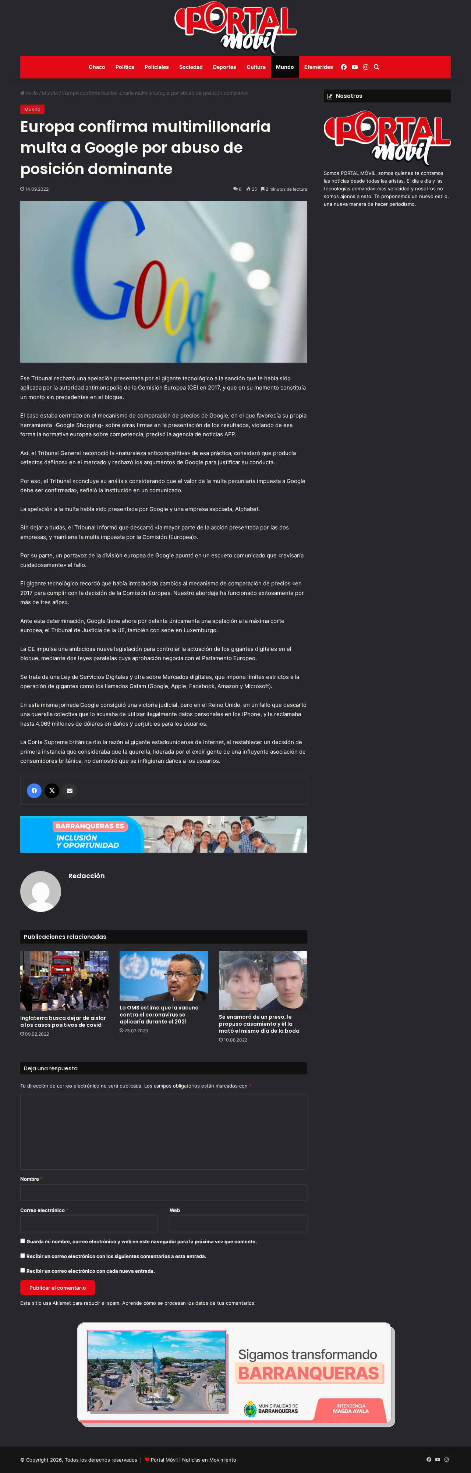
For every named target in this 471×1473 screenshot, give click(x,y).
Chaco (97, 67)
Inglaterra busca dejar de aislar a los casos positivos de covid (63, 1021)
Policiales (157, 67)
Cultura (256, 67)
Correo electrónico (44, 1210)
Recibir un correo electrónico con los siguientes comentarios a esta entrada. (116, 1256)
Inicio (31, 93)
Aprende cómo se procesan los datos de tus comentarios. (189, 1303)
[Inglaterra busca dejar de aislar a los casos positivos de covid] (64, 981)
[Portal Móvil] (235, 28)
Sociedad (191, 67)
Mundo (285, 67)
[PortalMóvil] (387, 165)
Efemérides (318, 67)
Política (125, 67)
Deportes (224, 67)
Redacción (86, 875)
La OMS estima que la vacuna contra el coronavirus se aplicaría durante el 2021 (159, 1014)
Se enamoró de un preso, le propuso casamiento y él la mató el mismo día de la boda (259, 1024)
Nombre (31, 1179)
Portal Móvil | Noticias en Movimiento (193, 1460)
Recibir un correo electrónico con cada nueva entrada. (90, 1271)
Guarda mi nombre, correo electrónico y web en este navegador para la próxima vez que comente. (141, 1241)
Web (175, 1210)
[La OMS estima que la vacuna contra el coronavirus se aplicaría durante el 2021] (164, 976)
